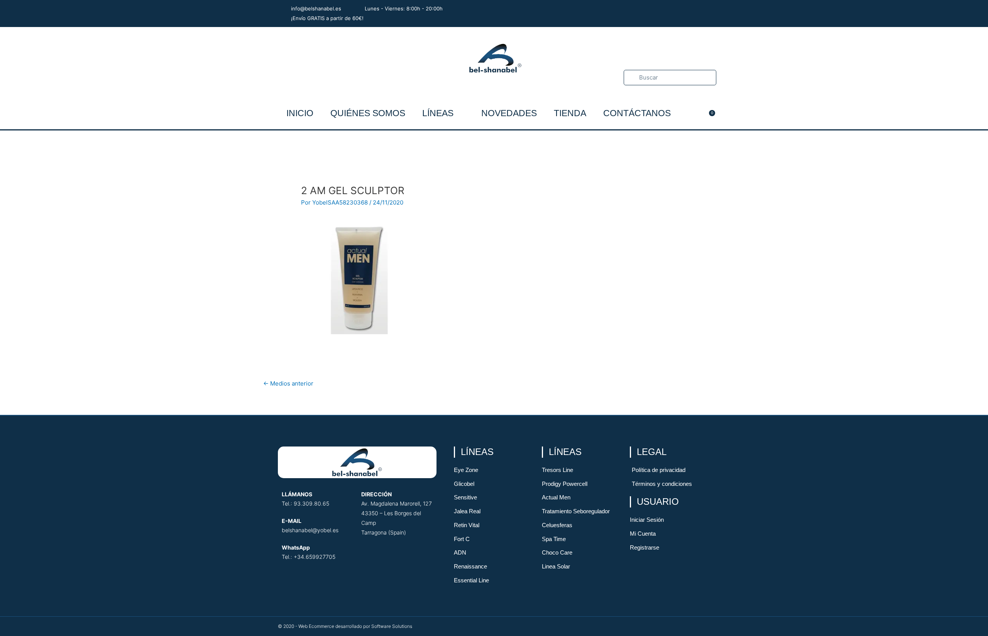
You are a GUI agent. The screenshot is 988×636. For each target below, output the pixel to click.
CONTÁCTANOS (637, 113)
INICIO (299, 113)
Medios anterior (288, 383)
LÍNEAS (437, 113)
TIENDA (570, 113)
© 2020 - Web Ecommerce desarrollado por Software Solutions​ (345, 626)
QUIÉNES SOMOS (367, 113)
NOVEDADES (509, 113)
